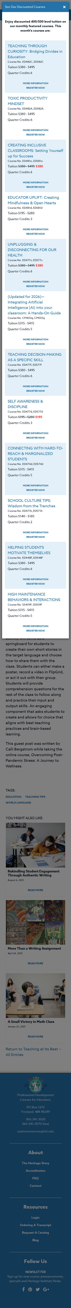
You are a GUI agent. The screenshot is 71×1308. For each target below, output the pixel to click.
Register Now (35, 87)
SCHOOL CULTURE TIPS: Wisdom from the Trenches (31, 503)
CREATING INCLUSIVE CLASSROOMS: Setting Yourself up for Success (35, 150)
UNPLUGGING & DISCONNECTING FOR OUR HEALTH (32, 250)
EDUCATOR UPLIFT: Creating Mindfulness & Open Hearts (33, 200)
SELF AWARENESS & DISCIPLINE (25, 404)
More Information (35, 83)
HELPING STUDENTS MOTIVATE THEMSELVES (29, 550)
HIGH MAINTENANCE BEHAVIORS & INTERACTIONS (34, 597)
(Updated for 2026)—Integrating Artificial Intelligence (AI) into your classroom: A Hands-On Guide (34, 305)
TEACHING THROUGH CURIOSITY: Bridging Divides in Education (35, 51)
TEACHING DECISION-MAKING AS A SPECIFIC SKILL (35, 357)
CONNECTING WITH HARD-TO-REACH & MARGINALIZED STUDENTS (35, 454)
